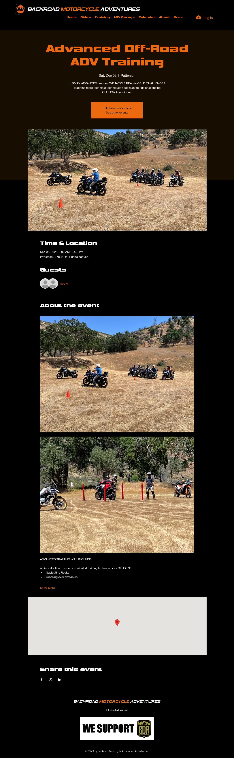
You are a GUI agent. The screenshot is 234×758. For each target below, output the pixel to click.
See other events (117, 112)
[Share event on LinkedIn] (59, 679)
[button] (86, 17)
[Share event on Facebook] (42, 679)
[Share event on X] (50, 679)
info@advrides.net (117, 710)
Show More (47, 587)
